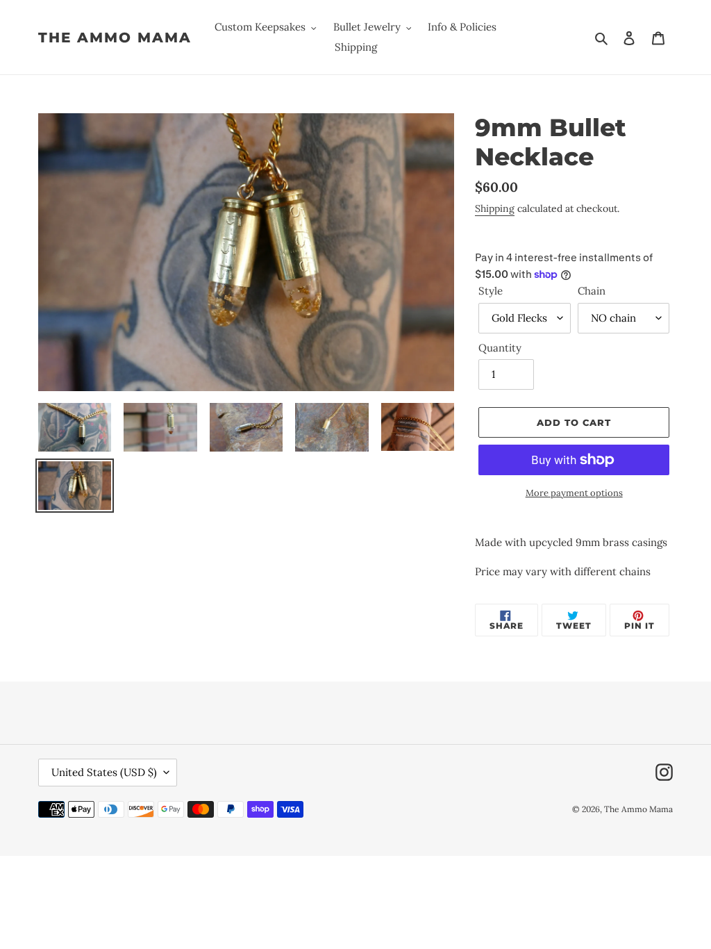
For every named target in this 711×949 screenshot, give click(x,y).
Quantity (499, 347)
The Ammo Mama (115, 37)
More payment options (574, 493)
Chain (591, 290)
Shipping (495, 208)
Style (490, 290)
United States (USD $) (104, 772)
